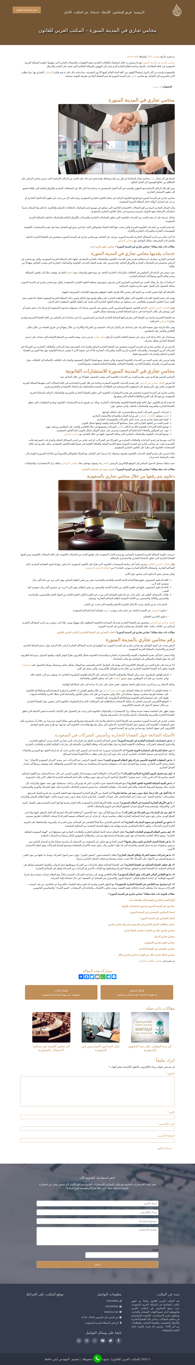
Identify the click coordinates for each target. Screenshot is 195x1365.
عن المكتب (81, 12)
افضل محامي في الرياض (152, 383)
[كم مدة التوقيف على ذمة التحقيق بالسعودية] (150, 1027)
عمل (152, 178)
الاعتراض (164, 321)
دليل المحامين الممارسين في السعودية (101, 1048)
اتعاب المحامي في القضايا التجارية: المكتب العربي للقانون (85, 632)
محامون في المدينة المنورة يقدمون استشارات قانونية (148, 906)
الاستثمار (48, 72)
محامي (158, 961)
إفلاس (120, 426)
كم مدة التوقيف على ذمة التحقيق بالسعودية (150, 1048)
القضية (117, 678)
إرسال (97, 1264)
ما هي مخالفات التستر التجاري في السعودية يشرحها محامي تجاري (141, 924)
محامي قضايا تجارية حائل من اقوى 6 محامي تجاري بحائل (146, 954)
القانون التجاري (146, 961)
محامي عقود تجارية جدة (102, 246)
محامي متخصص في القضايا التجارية (157, 948)
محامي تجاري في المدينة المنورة (158, 62)
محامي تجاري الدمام (164, 936)
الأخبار (68, 12)
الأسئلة (105, 12)
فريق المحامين (122, 12)
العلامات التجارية (146, 415)
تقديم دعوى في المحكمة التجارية (97, 469)
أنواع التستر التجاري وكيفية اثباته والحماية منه (152, 900)
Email (154, 1249)
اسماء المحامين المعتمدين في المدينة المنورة (152, 912)
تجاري (134, 76)
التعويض (155, 610)
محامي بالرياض (125, 240)
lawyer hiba (132, 56)
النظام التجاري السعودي (98, 568)
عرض (157, 87)
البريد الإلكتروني (166, 1124)
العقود (70, 272)
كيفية (166, 415)
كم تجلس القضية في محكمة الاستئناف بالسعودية (51, 1048)
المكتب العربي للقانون (158, 307)
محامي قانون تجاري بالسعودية (159, 942)
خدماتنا (94, 12)
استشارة (26, 665)
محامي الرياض (71, 434)
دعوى (106, 610)
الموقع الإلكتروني (166, 1135)
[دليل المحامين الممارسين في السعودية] (101, 1027)
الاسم (171, 1112)
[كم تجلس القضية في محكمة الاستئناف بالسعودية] (51, 1027)
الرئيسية (139, 12)
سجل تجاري (99, 337)
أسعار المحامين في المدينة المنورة (157, 918)
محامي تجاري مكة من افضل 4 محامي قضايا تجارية (149, 930)
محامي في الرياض (112, 690)
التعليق (170, 1073)
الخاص (105, 463)
